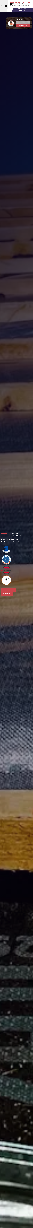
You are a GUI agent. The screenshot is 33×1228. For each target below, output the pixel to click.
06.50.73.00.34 (25, 5)
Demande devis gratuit (22, 9)
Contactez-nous (7, 594)
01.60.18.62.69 (16, 5)
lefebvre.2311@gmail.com (18, 4)
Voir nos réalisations (8, 590)
